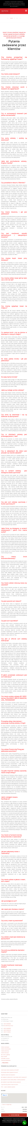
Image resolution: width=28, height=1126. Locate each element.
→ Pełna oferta (4, 1062)
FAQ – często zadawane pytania (8, 1087)
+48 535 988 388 (15, 1115)
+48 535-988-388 (7, 1023)
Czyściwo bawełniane (6, 1060)
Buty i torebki (4, 1056)
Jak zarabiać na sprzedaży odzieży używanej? (11, 1082)
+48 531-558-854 (7, 1032)
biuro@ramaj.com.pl (8, 1025)
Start (11, 18)
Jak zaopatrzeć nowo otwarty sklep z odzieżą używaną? (13, 1079)
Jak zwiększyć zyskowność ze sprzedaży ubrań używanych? (14, 1077)
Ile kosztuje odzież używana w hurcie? (9, 1072)
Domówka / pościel (5, 1058)
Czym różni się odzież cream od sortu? (9, 1084)
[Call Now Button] (24, 1123)
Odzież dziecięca (5, 1052)
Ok (14, 1123)
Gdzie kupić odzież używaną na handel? (10, 1070)
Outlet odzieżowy (5, 1051)
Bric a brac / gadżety (5, 1054)
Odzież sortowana (5, 1047)
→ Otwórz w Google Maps (6, 1104)
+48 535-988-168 (7, 1030)
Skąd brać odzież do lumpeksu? (8, 1074)
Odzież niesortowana (6, 1049)
